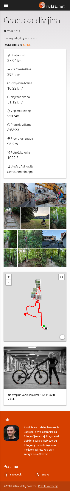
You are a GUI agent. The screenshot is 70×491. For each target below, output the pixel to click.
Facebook (15, 474)
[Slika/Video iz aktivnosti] (19, 195)
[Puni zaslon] (61, 277)
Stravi (26, 44)
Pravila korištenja (48, 486)
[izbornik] (6, 5)
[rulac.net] (52, 6)
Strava (45, 474)
